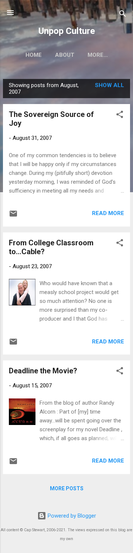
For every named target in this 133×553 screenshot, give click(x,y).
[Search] (122, 15)
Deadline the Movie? (43, 370)
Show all (109, 85)
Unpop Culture (66, 31)
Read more (108, 213)
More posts (66, 488)
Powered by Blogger (71, 515)
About (64, 55)
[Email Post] (13, 216)
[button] (119, 115)
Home (33, 55)
